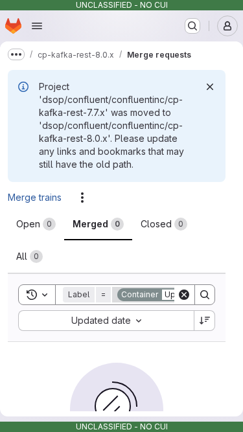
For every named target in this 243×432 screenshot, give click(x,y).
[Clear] (184, 294)
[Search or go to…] (192, 26)
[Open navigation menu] (37, 26)
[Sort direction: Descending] (204, 320)
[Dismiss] (210, 87)
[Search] (204, 294)
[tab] (36, 224)
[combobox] (106, 320)
